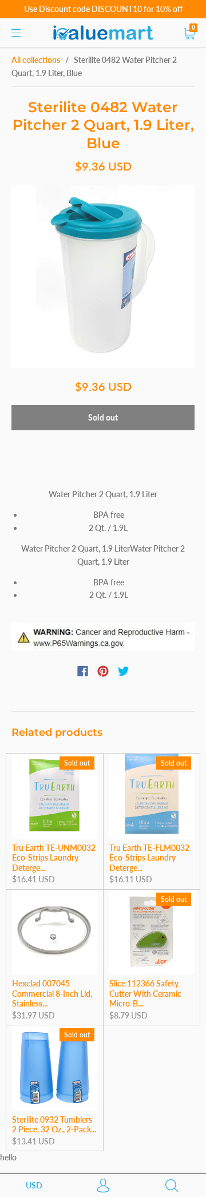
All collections (35, 60)
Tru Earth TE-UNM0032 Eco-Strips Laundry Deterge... (54, 858)
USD (34, 1185)
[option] (103, 276)
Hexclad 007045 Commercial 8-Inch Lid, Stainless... (52, 993)
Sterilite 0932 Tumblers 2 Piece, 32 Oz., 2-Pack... (54, 1125)
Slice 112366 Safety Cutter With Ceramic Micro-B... (145, 993)
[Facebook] (83, 671)
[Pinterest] (103, 671)
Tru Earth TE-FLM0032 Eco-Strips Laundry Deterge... (149, 858)
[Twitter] (123, 671)
